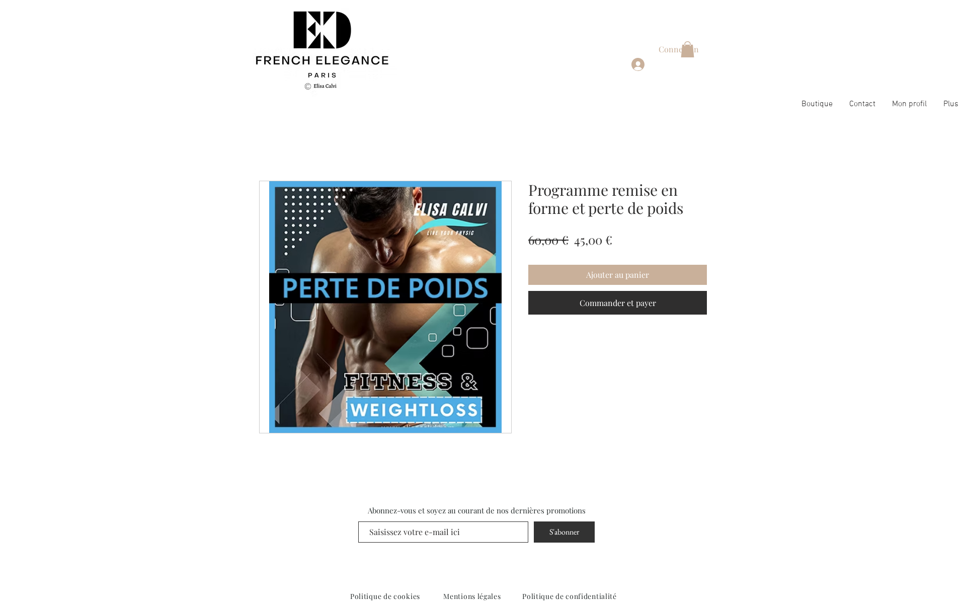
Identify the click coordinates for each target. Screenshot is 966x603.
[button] (687, 49)
